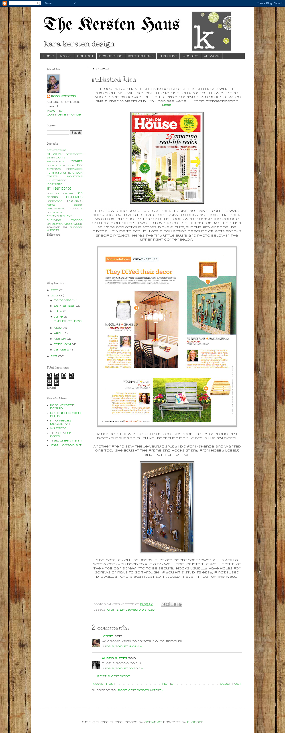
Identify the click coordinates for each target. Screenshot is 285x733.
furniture (54, 173)
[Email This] (163, 604)
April (58, 333)
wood (77, 224)
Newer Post (104, 684)
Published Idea (67, 321)
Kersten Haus (141, 56)
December (64, 300)
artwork (55, 154)
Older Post (230, 684)
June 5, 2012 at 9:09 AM (122, 646)
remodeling (59, 216)
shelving (54, 220)
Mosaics (190, 56)
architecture (56, 151)
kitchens (74, 197)
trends (76, 220)
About (65, 56)
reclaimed (54, 212)
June (59, 317)
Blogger (195, 722)
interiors (59, 189)
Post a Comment (113, 676)
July (58, 311)
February (63, 344)
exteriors (54, 169)
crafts (113, 610)
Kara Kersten (63, 96)
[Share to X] (171, 604)
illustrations (56, 180)
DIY (122, 610)
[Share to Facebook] (176, 604)
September (65, 306)
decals (52, 165)
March (60, 339)
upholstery (55, 224)
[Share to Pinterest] (180, 604)
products (75, 209)
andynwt (153, 722)
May (58, 328)
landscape (54, 201)
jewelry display (140, 610)
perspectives (56, 209)
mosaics (74, 201)
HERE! (167, 105)
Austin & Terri (114, 658)
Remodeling (110, 56)
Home (48, 56)
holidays (74, 176)
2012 (55, 295)
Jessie (107, 636)
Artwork (212, 56)
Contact (85, 56)
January (62, 349)
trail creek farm (65, 440)
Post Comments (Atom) (140, 690)
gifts (67, 173)
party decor (64, 205)
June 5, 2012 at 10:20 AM (123, 668)
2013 (55, 290)
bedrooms (55, 161)
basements (74, 154)
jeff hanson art (65, 445)
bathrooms (56, 158)
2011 (54, 356)
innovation (55, 184)
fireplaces (74, 169)
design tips (67, 165)
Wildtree (58, 428)
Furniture (168, 56)
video (68, 224)
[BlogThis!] (167, 604)
